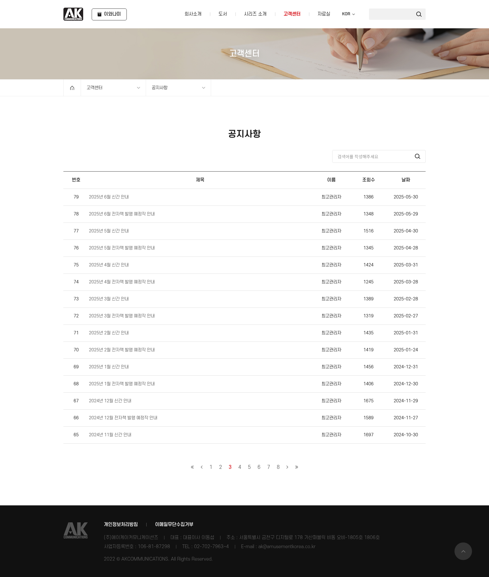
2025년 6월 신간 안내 (109, 197)
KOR (346, 14)
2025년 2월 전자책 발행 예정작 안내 (122, 350)
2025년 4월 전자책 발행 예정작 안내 (122, 282)
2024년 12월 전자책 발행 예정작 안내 (123, 418)
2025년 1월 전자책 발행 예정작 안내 (122, 384)
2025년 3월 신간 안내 (109, 299)
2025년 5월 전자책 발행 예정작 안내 (122, 248)
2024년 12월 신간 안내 (110, 401)
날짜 (406, 180)
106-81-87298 (154, 546)
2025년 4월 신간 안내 (109, 265)
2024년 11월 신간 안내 (110, 435)
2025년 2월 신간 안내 (109, 333)
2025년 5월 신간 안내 (109, 231)
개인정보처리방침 (121, 524)
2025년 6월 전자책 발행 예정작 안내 (122, 214)
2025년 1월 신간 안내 (109, 367)
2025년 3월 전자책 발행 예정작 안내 (122, 316)
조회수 (368, 180)
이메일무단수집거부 (174, 524)
